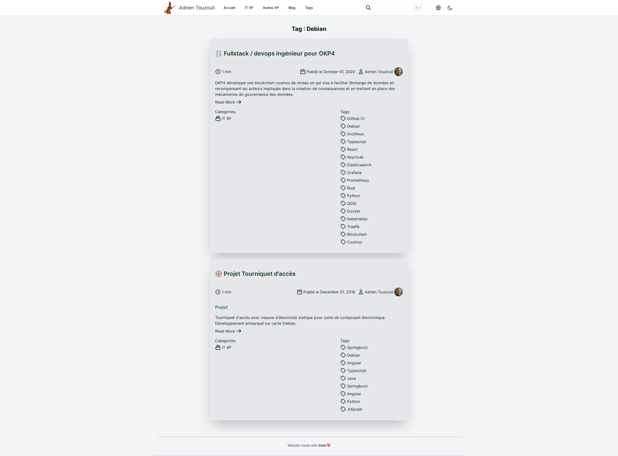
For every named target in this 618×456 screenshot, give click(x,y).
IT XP (249, 8)
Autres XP (271, 8)
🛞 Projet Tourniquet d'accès (255, 273)
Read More (225, 102)
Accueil (229, 8)
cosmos (283, 82)
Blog (291, 8)
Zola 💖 (324, 445)
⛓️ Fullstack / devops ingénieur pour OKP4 (275, 53)
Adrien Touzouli (197, 8)
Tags (309, 8)
